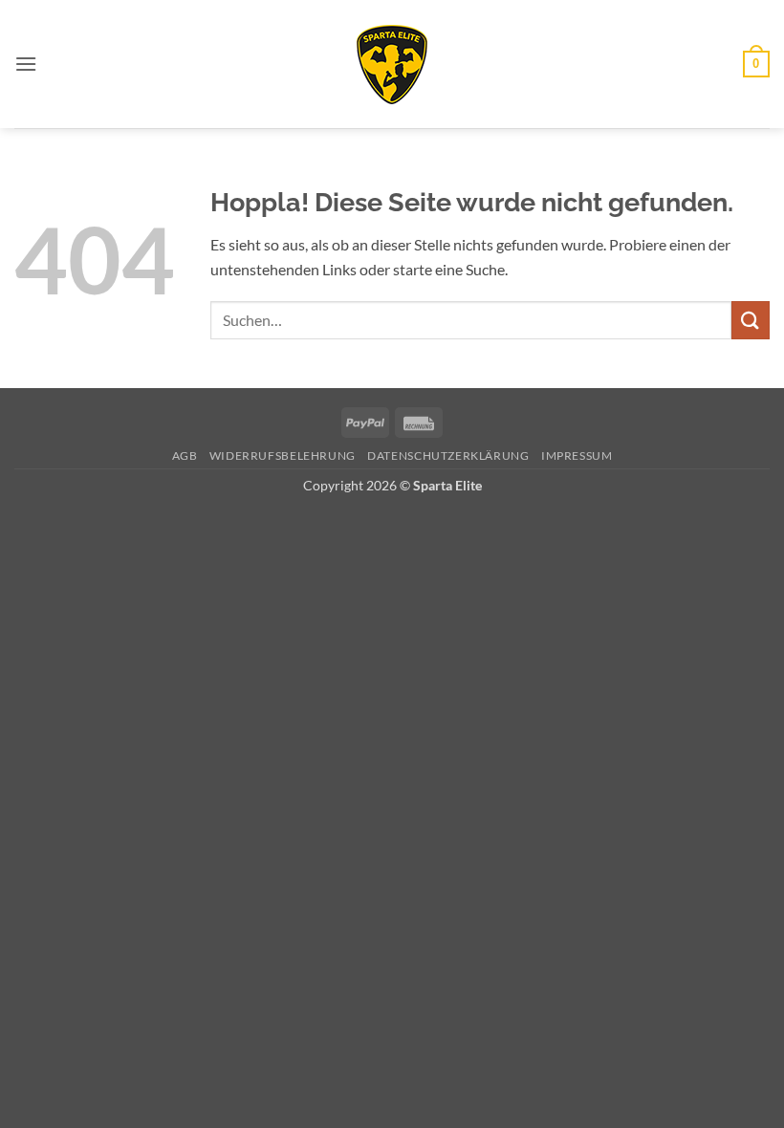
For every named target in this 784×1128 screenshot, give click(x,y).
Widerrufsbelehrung (282, 455)
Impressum (577, 455)
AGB (185, 455)
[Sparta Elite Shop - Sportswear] (392, 64)
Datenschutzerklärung (448, 455)
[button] (25, 63)
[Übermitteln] (750, 319)
